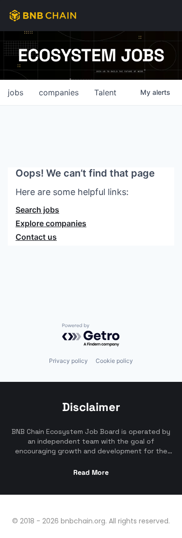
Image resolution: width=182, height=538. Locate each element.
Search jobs (37, 210)
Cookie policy (114, 360)
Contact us (36, 237)
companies (59, 92)
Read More (91, 472)
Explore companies (51, 223)
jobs (15, 92)
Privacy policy (68, 360)
